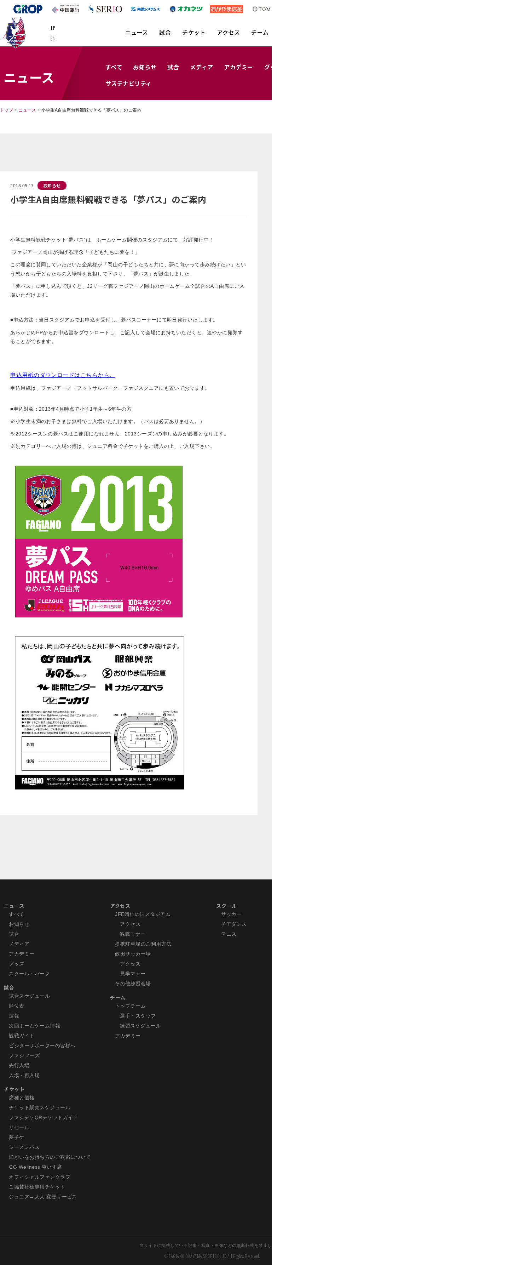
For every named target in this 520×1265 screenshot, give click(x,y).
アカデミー (238, 67)
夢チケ (16, 1137)
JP (53, 28)
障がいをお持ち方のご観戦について (50, 1157)
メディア (201, 67)
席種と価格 (21, 1097)
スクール (226, 905)
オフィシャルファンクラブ (39, 1177)
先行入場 (19, 1065)
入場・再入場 (24, 1075)
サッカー (231, 914)
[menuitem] (137, 36)
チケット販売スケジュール (39, 1107)
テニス (228, 934)
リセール (19, 1127)
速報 (14, 1016)
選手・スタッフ (138, 1016)
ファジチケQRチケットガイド (43, 1117)
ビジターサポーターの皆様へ (42, 1045)
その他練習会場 (133, 983)
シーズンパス (24, 1147)
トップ (6, 110)
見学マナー (132, 973)
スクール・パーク (29, 973)
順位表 (16, 1006)
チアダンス (234, 924)
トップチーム (130, 1006)
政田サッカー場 (133, 954)
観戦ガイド (21, 1035)
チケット (194, 32)
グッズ (16, 964)
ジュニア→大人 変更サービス (43, 1197)
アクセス (228, 32)
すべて (113, 67)
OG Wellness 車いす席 (35, 1167)
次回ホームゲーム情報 (34, 1025)
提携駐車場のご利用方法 (143, 944)
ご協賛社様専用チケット (37, 1187)
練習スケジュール (140, 1025)
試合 (165, 32)
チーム (259, 32)
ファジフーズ (24, 1055)
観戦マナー (132, 934)
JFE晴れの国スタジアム (143, 914)
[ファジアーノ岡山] (15, 32)
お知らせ (144, 67)
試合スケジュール (29, 996)
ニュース (136, 32)
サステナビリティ (128, 83)
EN (53, 38)
